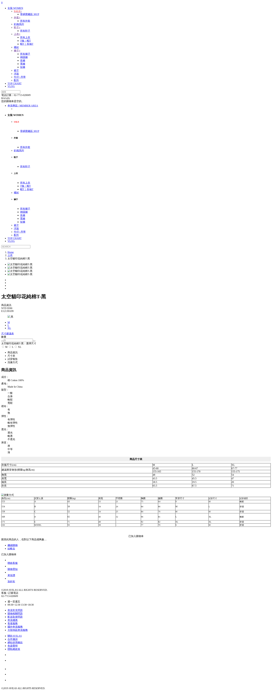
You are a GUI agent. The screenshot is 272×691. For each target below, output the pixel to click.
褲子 (17, 50)
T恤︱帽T (25, 40)
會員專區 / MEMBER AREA (23, 105)
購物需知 (13, 569)
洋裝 (16, 73)
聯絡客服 (13, 563)
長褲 (22, 60)
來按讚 (11, 575)
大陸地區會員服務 (18, 630)
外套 (17, 17)
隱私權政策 (14, 649)
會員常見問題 (15, 610)
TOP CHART (15, 83)
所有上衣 (25, 37)
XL (19, 347)
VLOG (11, 86)
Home (11, 252)
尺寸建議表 (7, 333)
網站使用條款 (15, 642)
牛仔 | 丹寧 (20, 77)
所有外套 (25, 21)
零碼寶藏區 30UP (29, 14)
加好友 (11, 581)
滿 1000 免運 (24, 674)
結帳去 (11, 548)
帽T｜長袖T (26, 44)
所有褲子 (25, 54)
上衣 (17, 34)
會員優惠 (13, 620)
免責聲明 (13, 645)
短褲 (22, 67)
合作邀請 (13, 639)
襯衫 (16, 47)
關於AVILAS (15, 636)
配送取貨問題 (15, 616)
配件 (16, 80)
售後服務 (13, 623)
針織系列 (19, 24)
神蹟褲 (24, 57)
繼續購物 (13, 545)
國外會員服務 (15, 626)
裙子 (16, 70)
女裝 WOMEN (15, 8)
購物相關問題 (15, 613)
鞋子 (17, 27)
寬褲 (22, 63)
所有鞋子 (25, 30)
